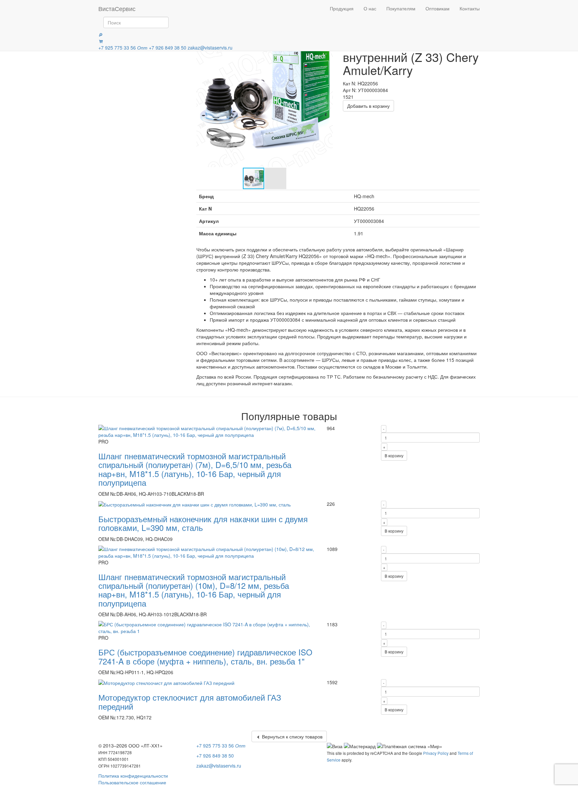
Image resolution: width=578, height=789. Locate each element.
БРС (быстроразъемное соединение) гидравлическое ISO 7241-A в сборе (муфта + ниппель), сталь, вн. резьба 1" (205, 656)
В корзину (394, 455)
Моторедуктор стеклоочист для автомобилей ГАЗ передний (189, 701)
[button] (326, 98)
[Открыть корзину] (100, 40)
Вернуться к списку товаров (291, 736)
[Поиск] (100, 34)
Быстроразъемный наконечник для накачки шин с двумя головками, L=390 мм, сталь (203, 523)
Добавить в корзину (368, 105)
